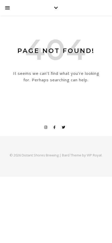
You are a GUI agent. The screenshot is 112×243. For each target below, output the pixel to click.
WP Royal (94, 155)
